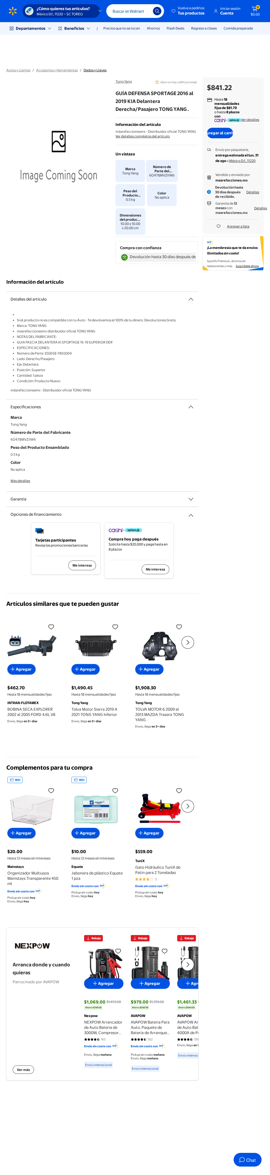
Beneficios (74, 28)
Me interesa (82, 565)
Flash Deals (175, 28)
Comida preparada (238, 28)
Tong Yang (123, 81)
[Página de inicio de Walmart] (12, 11)
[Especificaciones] (191, 407)
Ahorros (153, 28)
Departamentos (30, 28)
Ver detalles (250, 119)
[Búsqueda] (157, 11)
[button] (188, 11)
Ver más (23, 1070)
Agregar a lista (238, 226)
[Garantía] (191, 499)
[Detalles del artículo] (191, 299)
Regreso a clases (204, 28)
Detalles (252, 192)
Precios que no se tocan (121, 28)
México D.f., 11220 (242, 161)
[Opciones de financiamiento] (191, 513)
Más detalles (20, 481)
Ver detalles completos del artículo (142, 136)
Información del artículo (35, 282)
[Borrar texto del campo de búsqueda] (145, 11)
